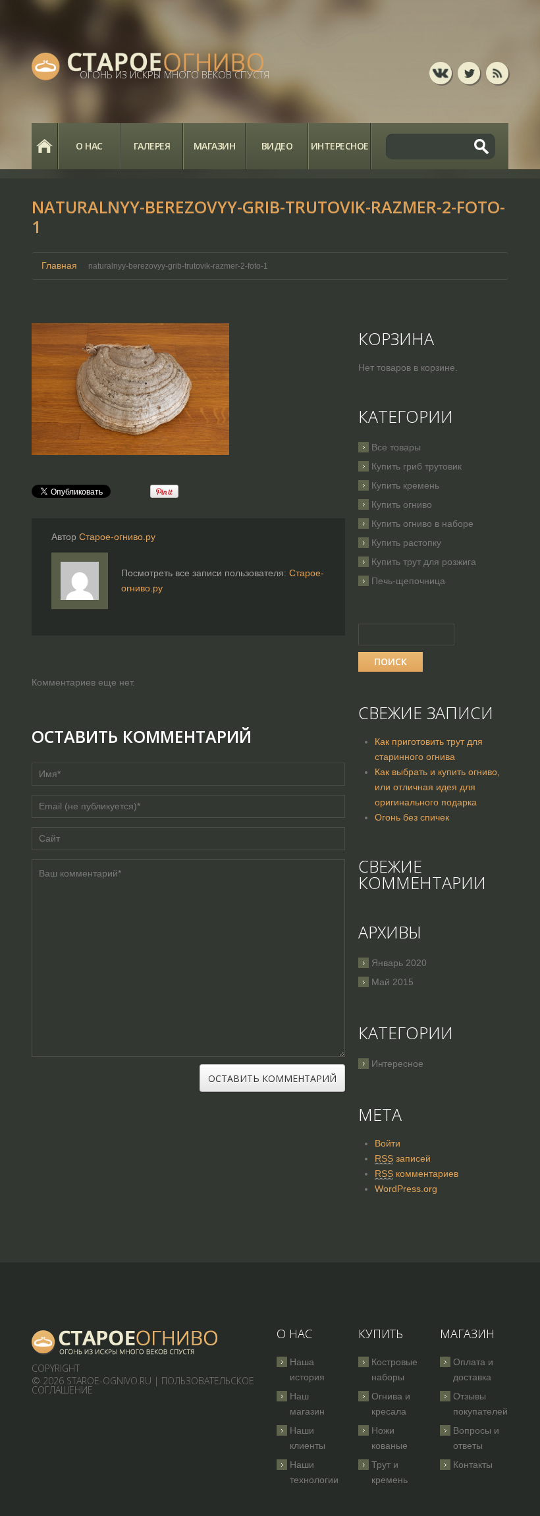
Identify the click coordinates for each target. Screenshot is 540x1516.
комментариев (416, 1173)
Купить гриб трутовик (416, 466)
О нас (89, 146)
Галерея (152, 146)
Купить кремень (405, 485)
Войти (387, 1143)
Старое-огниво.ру (117, 536)
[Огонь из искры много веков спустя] (125, 1342)
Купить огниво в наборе (422, 523)
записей (403, 1158)
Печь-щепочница (408, 581)
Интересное (340, 146)
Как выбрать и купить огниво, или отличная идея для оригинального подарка (437, 787)
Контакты (473, 1464)
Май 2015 (392, 982)
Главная (44, 146)
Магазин (215, 146)
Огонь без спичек (412, 817)
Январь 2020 (399, 963)
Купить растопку (406, 542)
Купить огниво (401, 504)
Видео (277, 146)
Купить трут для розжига (423, 561)
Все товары (396, 447)
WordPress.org (406, 1188)
